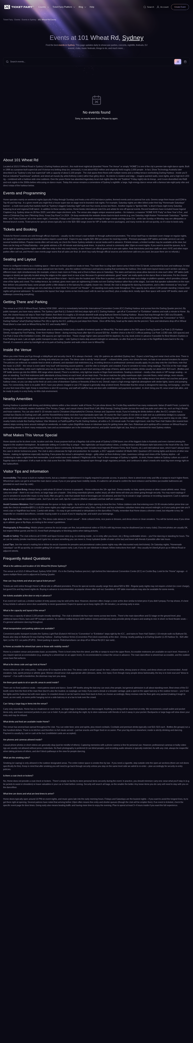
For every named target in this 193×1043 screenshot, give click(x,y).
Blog (81, 7)
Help (92, 7)
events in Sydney (66, 45)
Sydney (133, 37)
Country (42, 7)
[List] (177, 61)
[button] (96, 61)
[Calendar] (185, 61)
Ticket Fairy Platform (62, 7)
